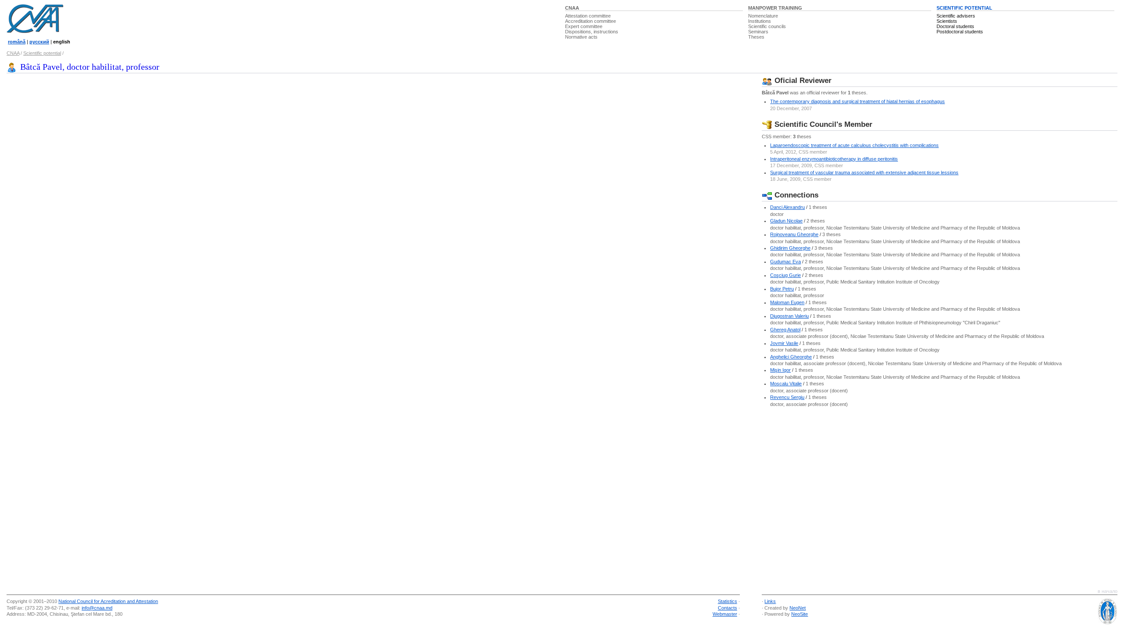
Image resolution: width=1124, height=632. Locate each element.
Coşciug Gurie (785, 275)
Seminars (758, 31)
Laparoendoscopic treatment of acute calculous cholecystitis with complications (854, 145)
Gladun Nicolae (786, 220)
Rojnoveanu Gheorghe (794, 234)
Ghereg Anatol (785, 329)
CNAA (572, 8)
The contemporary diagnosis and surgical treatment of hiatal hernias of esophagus (857, 101)
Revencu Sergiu (787, 397)
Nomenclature (763, 15)
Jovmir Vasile (784, 343)
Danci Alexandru (787, 207)
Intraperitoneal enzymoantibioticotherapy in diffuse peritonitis (834, 159)
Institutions (759, 21)
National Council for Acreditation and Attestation (108, 601)
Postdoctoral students (960, 31)
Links (770, 601)
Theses (756, 37)
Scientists (947, 21)
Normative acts (581, 37)
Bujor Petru (782, 288)
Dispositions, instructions (591, 31)
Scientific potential (42, 53)
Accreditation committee (590, 21)
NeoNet (797, 607)
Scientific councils (767, 26)
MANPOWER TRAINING (775, 8)
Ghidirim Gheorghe (790, 248)
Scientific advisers (956, 15)
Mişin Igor (780, 370)
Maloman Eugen (787, 302)
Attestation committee (588, 15)
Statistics (727, 601)
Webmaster (725, 614)
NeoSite (799, 614)
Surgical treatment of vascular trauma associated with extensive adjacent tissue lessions (864, 172)
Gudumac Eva (785, 261)
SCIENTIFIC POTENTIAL (964, 8)
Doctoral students (955, 26)
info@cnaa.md (97, 607)
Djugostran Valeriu (789, 316)
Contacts (727, 607)
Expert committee (583, 26)
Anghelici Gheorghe (791, 356)
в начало (1107, 591)
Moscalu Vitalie (786, 383)
